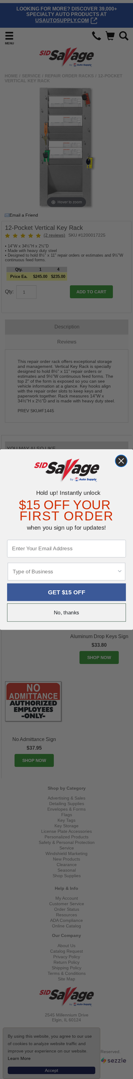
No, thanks (66, 613)
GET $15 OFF (66, 592)
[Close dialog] (121, 461)
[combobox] (65, 571)
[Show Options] (119, 571)
